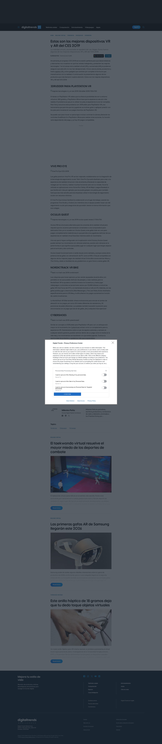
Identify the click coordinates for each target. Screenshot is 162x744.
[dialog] (81, 372)
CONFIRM (67, 394)
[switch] (104, 375)
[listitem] (81, 371)
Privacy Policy (92, 401)
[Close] (113, 343)
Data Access (81, 401)
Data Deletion (70, 401)
